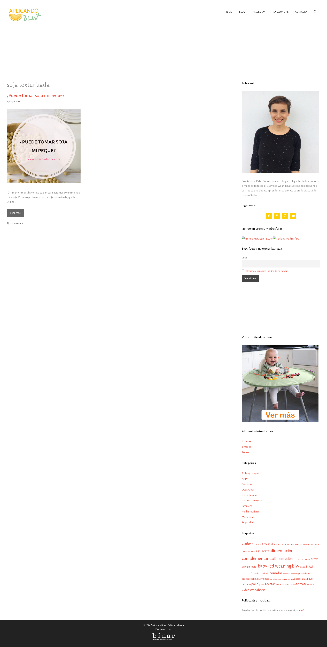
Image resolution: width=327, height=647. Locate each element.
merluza (290, 579)
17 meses (251, 552)
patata (303, 579)
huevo (308, 573)
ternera (285, 584)
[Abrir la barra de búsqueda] (315, 12)
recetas (270, 584)
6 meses (246, 441)
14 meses (312, 544)
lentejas (273, 579)
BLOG (242, 12)
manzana (281, 579)
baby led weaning (274, 566)
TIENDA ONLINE (280, 12)
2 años (246, 544)
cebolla (265, 573)
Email (244, 257)
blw (295, 566)
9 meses (286, 544)
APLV (245, 478)
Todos (245, 452)
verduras (310, 584)
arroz (314, 559)
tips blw (293, 584)
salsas (278, 584)
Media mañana (250, 511)
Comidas (247, 484)
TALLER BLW (258, 12)
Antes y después (251, 473)
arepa (307, 559)
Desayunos (248, 489)
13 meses (304, 544)
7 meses (246, 446)
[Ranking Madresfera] (286, 238)
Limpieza (247, 505)
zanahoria (258, 590)
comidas (276, 573)
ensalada (286, 574)
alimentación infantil (288, 559)
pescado (246, 584)
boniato (303, 567)
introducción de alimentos (255, 578)
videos (246, 590)
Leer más (17, 214)
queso (261, 584)
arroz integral (249, 566)
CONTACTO (301, 12)
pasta (297, 579)
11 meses (295, 544)
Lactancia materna (252, 500)
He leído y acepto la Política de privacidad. (267, 271)
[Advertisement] (163, 48)
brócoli (309, 566)
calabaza (257, 573)
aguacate (262, 551)
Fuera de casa (249, 495)
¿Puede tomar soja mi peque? (35, 95)
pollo (254, 584)
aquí (301, 610)
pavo (310, 578)
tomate (301, 584)
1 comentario (17, 223)
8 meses (277, 544)
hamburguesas (298, 573)
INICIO (228, 12)
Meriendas (248, 517)
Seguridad (248, 522)
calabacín (247, 573)
